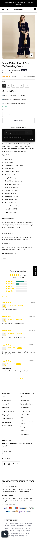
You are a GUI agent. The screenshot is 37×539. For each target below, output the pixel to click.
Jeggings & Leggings (20, 536)
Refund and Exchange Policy (27, 416)
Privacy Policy (6, 400)
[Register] (31, 451)
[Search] (7, 9)
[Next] (34, 61)
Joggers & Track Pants (17, 533)
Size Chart (24, 430)
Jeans (27, 533)
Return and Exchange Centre (27, 422)
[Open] (4, 534)
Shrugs (6, 528)
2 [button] (17, 378)
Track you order (25, 427)
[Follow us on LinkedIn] (18, 464)
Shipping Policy (7, 415)
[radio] (4, 86)
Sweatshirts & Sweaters (17, 528)
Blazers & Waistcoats (17, 526)
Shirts (21, 523)
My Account (24, 397)
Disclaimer (5, 408)
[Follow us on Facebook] (4, 464)
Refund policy (25, 434)
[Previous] (3, 61)
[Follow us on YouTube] (13, 464)
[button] (10, 281)
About (4, 397)
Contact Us (5, 404)
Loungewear (20, 531)
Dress (5, 523)
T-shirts (15, 523)
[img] (6, 302)
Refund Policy (6, 422)
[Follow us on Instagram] (9, 464)
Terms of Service (7, 418)
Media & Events (7, 426)
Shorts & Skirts (8, 536)
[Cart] (34, 9)
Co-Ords (12, 531)
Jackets (27, 526)
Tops (10, 523)
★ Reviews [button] (35, 271)
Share (4, 258)
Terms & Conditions (8, 411)
